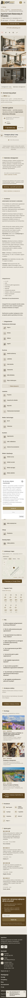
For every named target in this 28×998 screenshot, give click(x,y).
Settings (21, 516)
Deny (13, 512)
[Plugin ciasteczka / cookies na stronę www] (22, 481)
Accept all (13, 508)
